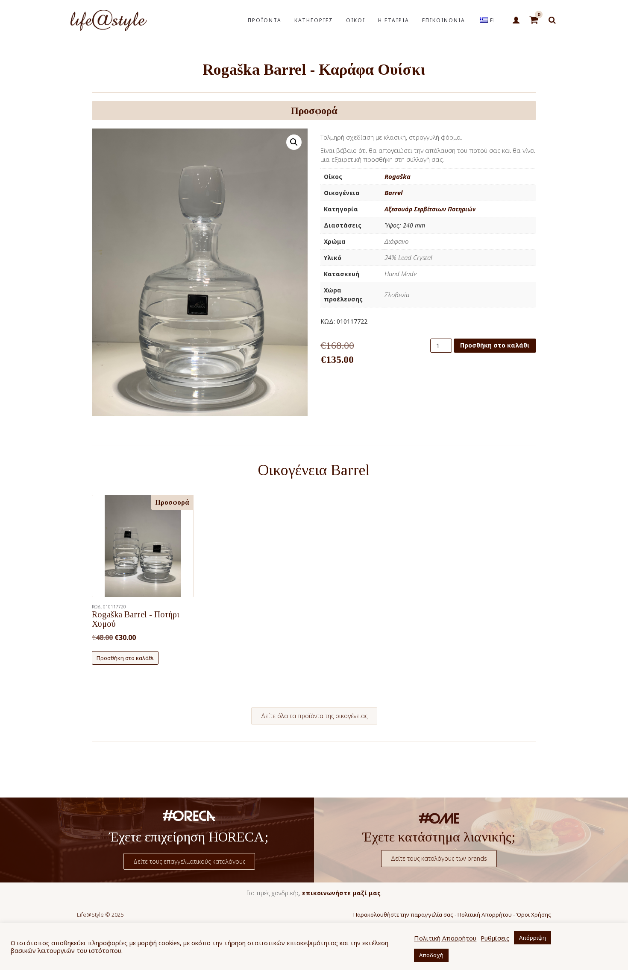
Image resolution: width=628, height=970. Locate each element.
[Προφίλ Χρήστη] (515, 20)
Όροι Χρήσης (533, 914)
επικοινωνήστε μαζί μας (341, 893)
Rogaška (397, 176)
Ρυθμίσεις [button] (495, 938)
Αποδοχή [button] (431, 955)
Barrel (393, 192)
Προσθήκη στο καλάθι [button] (125, 658)
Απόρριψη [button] (532, 937)
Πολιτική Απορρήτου (485, 914)
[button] (294, 142)
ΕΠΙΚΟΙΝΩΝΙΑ (443, 20)
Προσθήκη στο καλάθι (495, 345)
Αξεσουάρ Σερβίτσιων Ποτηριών (429, 209)
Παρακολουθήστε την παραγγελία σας (403, 914)
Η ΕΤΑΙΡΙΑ (393, 20)
